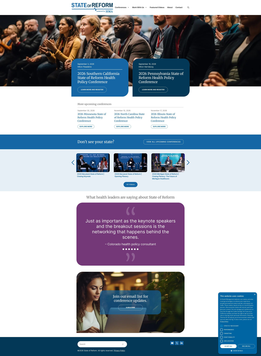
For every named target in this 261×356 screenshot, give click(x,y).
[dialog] (237, 323)
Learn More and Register (92, 90)
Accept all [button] (228, 346)
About (170, 7)
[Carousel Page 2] (126, 249)
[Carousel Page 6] (137, 249)
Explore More (86, 127)
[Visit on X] (177, 343)
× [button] (254, 294)
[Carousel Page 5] (135, 249)
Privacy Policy (119, 351)
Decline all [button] (246, 346)
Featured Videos (157, 7)
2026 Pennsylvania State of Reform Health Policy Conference (161, 78)
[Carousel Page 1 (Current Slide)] (123, 249)
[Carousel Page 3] (129, 249)
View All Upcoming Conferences (164, 142)
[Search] (123, 344)
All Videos (130, 184)
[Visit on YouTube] (172, 343)
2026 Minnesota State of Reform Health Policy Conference (91, 118)
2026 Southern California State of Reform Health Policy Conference (98, 78)
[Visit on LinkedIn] (182, 343)
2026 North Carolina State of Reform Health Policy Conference (129, 118)
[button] (188, 7)
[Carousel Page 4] (132, 249)
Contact (178, 7)
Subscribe (130, 307)
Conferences (120, 7)
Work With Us (138, 7)
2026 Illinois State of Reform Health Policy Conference (163, 118)
